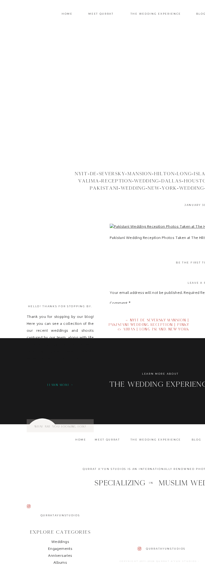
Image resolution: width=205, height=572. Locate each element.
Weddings (60, 542)
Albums (60, 563)
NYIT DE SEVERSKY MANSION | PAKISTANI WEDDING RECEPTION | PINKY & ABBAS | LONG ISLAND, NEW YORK (149, 324)
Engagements (60, 549)
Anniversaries (60, 556)
